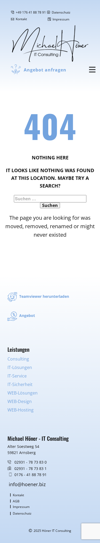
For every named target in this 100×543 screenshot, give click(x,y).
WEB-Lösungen (22, 393)
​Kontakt (18, 495)
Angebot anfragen (44, 70)
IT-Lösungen (19, 367)
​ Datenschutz (60, 12)
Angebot (26, 315)
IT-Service (17, 376)
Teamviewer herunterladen (43, 296)
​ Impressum (60, 19)
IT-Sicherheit (20, 384)
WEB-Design (19, 401)
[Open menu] (92, 69)
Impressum (21, 506)
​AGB (15, 501)
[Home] (50, 43)
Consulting (18, 359)
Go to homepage (50, 253)
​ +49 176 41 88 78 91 (30, 12)
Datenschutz (21, 513)
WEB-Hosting (20, 410)
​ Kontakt (20, 19)
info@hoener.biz (27, 484)
